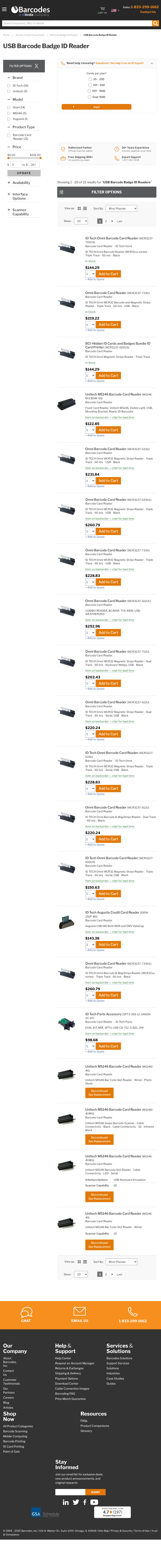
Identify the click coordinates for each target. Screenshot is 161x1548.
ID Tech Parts (124, 1021)
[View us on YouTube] (94, 1504)
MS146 (19, 113)
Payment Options (66, 1378)
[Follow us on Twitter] (76, 1504)
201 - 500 (99, 85)
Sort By (98, 208)
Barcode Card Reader (98, 246)
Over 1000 (98, 97)
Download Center (66, 1383)
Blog (6, 1402)
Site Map (103, 1530)
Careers (8, 1397)
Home (6, 34)
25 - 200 (98, 79)
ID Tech (20, 85)
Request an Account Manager (74, 1363)
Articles (8, 1407)
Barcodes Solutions (119, 1358)
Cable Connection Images (72, 1388)
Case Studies (115, 1378)
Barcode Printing (14, 1441)
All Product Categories (18, 1426)
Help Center (63, 1358)
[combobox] (80, 23)
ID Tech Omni (124, 246)
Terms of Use (141, 1530)
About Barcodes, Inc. (10, 1362)
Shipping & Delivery (68, 1373)
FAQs (83, 1420)
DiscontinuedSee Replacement (99, 1092)
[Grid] (79, 208)
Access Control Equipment (30, 34)
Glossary (86, 1430)
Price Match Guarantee (70, 1398)
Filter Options (107, 192)
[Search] (155, 23)
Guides (111, 1383)
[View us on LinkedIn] (66, 1504)
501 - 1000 (98, 90)
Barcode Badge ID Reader (64, 34)
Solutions (112, 1368)
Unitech (20, 91)
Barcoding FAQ (65, 1393)
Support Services (117, 1363)
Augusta (20, 119)
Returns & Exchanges (69, 1368)
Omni (19, 107)
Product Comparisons (94, 1425)
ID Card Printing (13, 1446)
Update (24, 173)
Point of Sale (11, 1451)
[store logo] (30, 11)
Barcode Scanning (15, 1431)
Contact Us (148, 12)
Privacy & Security (121, 1530)
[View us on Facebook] (84, 1504)
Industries (113, 1373)
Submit (95, 1492)
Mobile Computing (15, 1436)
